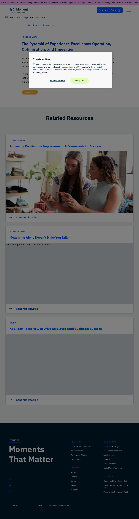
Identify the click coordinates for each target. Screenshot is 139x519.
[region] (70, 70)
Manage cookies (57, 80)
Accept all (79, 80)
